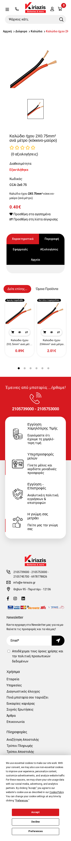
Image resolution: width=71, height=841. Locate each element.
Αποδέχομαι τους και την (37, 656)
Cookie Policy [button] (57, 792)
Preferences (35, 831)
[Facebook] (8, 599)
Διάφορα (21, 31)
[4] (27, 147)
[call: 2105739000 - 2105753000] (17, 9)
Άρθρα (11, 716)
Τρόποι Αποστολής (20, 752)
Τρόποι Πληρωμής (20, 746)
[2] (17, 147)
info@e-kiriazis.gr (24, 582)
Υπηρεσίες (14, 685)
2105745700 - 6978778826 (30, 576)
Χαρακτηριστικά (23, 238)
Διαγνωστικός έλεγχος (23, 691)
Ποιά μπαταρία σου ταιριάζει (27, 697)
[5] (33, 147)
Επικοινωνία (15, 722)
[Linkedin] (23, 599)
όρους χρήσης (48, 651)
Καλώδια (36, 31)
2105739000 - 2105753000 (30, 572)
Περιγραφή (52, 238)
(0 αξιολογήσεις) (24, 154)
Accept (35, 812)
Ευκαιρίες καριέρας (21, 703)
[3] (22, 147)
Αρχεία (35, 259)
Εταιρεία (13, 679)
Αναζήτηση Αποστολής (23, 739)
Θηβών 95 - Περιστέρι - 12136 (32, 589)
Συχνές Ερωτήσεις (20, 709)
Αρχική (7, 31)
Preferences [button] (22, 800)
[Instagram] (15, 599)
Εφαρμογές (20, 249)
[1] (11, 147)
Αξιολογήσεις (49, 249)
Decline (35, 821)
